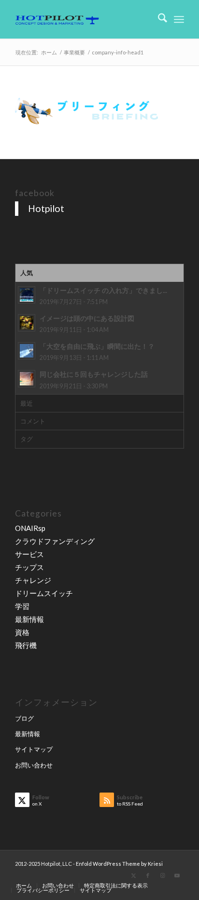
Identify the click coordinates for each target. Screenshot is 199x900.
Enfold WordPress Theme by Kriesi (119, 863)
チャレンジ (33, 580)
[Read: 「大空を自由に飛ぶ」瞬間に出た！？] (26, 350)
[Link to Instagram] (162, 875)
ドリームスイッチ (44, 593)
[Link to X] (133, 875)
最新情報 (29, 619)
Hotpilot (46, 208)
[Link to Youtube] (177, 875)
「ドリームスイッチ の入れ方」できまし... (103, 290)
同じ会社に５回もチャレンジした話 (94, 374)
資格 (22, 632)
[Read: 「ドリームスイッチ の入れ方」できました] (26, 295)
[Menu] (179, 19)
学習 (22, 606)
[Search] (157, 19)
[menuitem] (157, 19)
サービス (29, 554)
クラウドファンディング (55, 541)
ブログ (24, 718)
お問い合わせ (34, 765)
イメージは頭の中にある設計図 (87, 318)
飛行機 (26, 645)
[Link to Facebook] (148, 875)
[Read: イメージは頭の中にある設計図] (26, 322)
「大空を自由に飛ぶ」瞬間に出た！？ (97, 346)
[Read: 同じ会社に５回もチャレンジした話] (26, 378)
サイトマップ (34, 749)
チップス (29, 567)
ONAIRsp (30, 528)
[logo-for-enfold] (82, 19)
